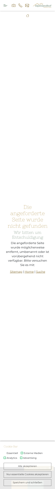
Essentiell (12, 453)
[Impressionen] (14, 5)
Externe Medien (33, 453)
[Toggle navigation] (5, 5)
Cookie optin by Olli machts (42, 488)
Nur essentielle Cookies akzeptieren (27, 474)
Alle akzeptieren (27, 466)
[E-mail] (27, 5)
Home (29, 271)
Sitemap (16, 271)
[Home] (27, 15)
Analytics (12, 458)
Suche (40, 271)
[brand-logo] (42, 5)
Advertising (30, 458)
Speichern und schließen (27, 482)
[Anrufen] (20, 5)
